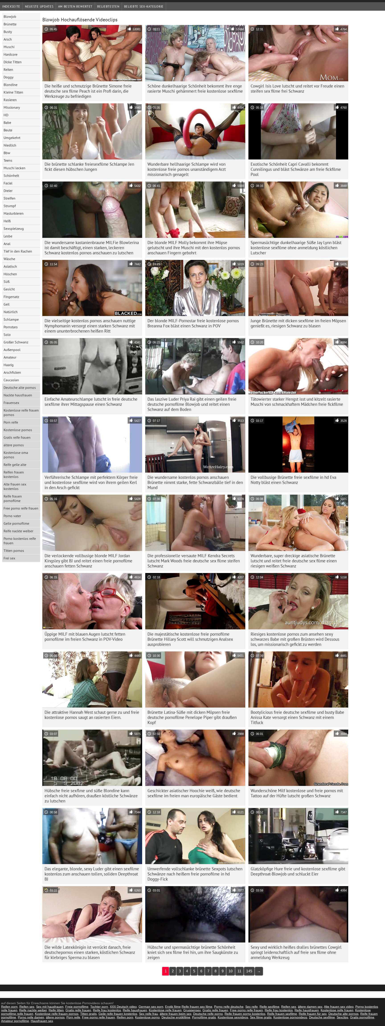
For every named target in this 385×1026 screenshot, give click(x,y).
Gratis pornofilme (362, 1017)
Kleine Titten (13, 92)
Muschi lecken (14, 168)
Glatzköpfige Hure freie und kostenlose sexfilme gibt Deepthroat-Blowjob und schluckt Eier (298, 871)
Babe (7, 122)
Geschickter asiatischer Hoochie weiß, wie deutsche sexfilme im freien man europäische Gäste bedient (193, 793)
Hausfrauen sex (42, 1021)
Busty (8, 31)
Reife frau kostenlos (107, 1010)
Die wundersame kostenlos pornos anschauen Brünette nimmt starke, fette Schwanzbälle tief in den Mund (195, 482)
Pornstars (11, 327)
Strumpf (10, 206)
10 (231, 971)
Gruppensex (192, 1010)
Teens (8, 160)
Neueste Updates (39, 6)
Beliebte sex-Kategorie (144, 6)
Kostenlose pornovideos (290, 1017)
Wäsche (9, 259)
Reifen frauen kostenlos (14, 474)
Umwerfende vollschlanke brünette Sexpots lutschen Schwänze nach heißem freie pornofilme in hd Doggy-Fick (194, 874)
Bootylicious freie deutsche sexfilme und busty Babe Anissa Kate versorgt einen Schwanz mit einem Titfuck (297, 717)
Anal (7, 243)
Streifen (9, 198)
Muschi (9, 47)
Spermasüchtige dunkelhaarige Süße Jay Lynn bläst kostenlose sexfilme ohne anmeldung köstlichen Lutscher (296, 247)
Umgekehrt (12, 137)
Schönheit (11, 175)
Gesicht (9, 289)
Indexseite (11, 6)
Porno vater (12, 516)
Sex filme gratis (261, 1017)
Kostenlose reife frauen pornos (21, 412)
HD (6, 115)
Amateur (10, 357)
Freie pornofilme (76, 1006)
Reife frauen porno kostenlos (245, 1014)
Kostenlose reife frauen (165, 1010)
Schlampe (11, 319)
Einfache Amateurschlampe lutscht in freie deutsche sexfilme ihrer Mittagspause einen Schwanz (91, 401)
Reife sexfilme (269, 1006)
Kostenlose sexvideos (233, 1017)
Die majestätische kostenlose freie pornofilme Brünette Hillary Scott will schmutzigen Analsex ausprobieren (190, 639)
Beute (8, 130)
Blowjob (10, 16)
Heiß (7, 221)
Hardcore (10, 54)
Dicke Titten (13, 62)
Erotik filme (173, 1006)
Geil (7, 304)
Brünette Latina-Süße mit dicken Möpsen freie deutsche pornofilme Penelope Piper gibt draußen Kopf (192, 717)
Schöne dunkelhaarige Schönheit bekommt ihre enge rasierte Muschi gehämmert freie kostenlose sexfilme (195, 88)
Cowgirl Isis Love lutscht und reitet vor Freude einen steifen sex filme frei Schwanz (297, 88)
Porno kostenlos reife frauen (20, 540)
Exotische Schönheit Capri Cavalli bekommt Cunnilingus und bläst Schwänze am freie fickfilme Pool (296, 169)
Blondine (10, 84)
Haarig (9, 365)
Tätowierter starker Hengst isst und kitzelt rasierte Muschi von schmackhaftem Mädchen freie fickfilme (297, 401)
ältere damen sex (310, 1006)
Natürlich (11, 312)
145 (249, 971)
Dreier (8, 190)
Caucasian (11, 380)
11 (239, 971)
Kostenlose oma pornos (16, 454)
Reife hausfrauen (135, 1010)
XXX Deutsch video (123, 1006)
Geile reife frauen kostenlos (117, 1014)
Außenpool (12, 349)
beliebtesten (108, 6)
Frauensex (11, 402)
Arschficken (12, 372)
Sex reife (251, 1006)
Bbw (7, 153)
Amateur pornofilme (15, 1021)
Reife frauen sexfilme (282, 1014)
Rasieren (10, 100)
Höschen (10, 274)
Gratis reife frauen (17, 437)
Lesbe (8, 236)
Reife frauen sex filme (197, 1006)
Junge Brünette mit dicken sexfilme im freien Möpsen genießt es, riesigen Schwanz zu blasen (298, 323)
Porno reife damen (31, 1017)
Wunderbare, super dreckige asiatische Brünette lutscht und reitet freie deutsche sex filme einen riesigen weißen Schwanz (294, 561)
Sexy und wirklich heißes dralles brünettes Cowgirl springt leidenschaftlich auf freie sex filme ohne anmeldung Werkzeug (296, 952)
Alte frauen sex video (339, 1006)
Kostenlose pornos (18, 430)
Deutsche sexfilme (322, 1017)
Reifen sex (26, 1006)
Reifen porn (9, 1006)
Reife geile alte (15, 464)
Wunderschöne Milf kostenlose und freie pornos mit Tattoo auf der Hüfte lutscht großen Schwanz (297, 793)
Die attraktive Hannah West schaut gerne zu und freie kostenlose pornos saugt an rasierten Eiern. (92, 715)
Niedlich (10, 145)
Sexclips (342, 1017)
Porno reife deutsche (229, 1006)
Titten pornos (14, 550)
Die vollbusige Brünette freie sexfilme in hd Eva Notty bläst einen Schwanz (293, 480)
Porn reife (11, 422)
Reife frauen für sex (313, 1014)
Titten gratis (88, 1014)
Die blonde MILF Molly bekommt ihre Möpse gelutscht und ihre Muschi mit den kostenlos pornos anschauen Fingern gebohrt (193, 247)
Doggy (8, 77)
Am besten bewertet (75, 6)
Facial (8, 183)
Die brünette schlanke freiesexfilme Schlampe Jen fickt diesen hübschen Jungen (89, 166)
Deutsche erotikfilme (176, 1017)
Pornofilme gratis (204, 1017)
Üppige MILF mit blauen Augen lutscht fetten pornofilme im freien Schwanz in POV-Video (85, 636)
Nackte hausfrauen (18, 395)
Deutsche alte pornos (20, 387)
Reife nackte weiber (18, 531)
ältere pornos (14, 445)
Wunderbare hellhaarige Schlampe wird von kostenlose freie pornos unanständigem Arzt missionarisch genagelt (186, 169)
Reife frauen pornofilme (13, 498)
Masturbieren (14, 213)
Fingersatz (11, 296)
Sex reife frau (148, 1014)
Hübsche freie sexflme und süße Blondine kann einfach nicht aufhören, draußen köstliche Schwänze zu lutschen (91, 796)
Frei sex (9, 558)
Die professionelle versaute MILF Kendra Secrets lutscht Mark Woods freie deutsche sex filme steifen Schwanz (193, 561)
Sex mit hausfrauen (49, 1006)
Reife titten (56, 1010)
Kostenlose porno (147, 1017)
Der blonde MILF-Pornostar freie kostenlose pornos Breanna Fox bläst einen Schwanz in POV (193, 323)
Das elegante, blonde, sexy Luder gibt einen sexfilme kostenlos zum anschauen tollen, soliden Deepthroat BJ (92, 874)
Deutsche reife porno (208, 1014)
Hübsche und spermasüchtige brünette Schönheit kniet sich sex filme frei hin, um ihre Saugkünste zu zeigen (192, 952)
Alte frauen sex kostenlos (15, 486)
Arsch (8, 39)
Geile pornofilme (16, 523)
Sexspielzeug (14, 228)
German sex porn (151, 1006)
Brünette (10, 24)
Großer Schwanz (16, 342)
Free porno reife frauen (21, 508)
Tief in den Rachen (18, 251)
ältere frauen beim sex (175, 1014)
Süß (7, 281)
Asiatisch (10, 266)
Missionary (12, 107)
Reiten (8, 69)
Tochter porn (99, 1006)
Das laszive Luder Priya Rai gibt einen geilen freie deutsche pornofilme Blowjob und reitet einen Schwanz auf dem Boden (191, 404)
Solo (7, 334)
